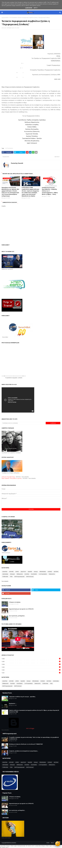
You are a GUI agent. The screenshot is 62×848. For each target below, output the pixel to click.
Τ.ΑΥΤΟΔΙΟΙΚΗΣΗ (13, 17)
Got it (35, 8)
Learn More (28, 8)
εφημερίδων (15, 377)
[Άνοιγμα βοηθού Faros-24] (57, 843)
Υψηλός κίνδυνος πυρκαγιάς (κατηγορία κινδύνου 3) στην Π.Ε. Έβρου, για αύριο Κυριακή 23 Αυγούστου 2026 (34, 711)
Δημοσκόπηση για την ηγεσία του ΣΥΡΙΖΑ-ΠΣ (21, 609)
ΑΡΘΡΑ (17, 571)
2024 (31, 664)
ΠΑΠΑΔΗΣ (12, 574)
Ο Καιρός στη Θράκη (14, 602)
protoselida (20, 377)
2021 (31, 672)
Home (47, 842)
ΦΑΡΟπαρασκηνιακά (19, 576)
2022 (31, 670)
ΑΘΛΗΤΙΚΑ (4, 571)
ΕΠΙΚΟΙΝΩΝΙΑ (43, 571)
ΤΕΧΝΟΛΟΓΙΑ (52, 574)
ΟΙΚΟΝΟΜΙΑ (5, 574)
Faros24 (4, 28)
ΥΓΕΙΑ (11, 576)
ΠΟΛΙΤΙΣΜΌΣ (34, 574)
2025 (31, 661)
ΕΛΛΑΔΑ (36, 571)
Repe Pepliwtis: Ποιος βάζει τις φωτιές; (12, 478)
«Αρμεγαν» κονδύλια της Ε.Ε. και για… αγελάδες (22, 696)
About (52, 842)
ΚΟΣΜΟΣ (50, 571)
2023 (31, 667)
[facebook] (16, 590)
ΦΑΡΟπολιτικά (29, 576)
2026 (31, 658)
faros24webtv (5, 581)
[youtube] (16, 593)
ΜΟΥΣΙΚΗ (56, 571)
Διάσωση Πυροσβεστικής (8, 477)
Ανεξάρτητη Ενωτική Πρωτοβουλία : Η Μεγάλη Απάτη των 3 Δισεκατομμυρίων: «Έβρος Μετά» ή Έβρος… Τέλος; (50, 191)
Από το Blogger (30, 728)
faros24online (13, 842)
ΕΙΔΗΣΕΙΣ (30, 571)
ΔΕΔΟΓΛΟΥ (23, 571)
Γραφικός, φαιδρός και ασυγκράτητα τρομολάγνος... (23, 751)
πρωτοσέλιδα (8, 377)
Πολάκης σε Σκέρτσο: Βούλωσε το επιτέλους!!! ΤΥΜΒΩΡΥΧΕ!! (26, 744)
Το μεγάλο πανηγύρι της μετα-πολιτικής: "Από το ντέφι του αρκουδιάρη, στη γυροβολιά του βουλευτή (34, 738)
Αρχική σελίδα (5, 17)
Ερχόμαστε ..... (13, 703)
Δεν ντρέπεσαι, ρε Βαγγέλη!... (17, 615)
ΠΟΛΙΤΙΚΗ (27, 574)
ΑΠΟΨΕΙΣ (11, 571)
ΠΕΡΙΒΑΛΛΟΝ (20, 574)
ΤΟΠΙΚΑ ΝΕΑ (5, 576)
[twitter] (45, 590)
